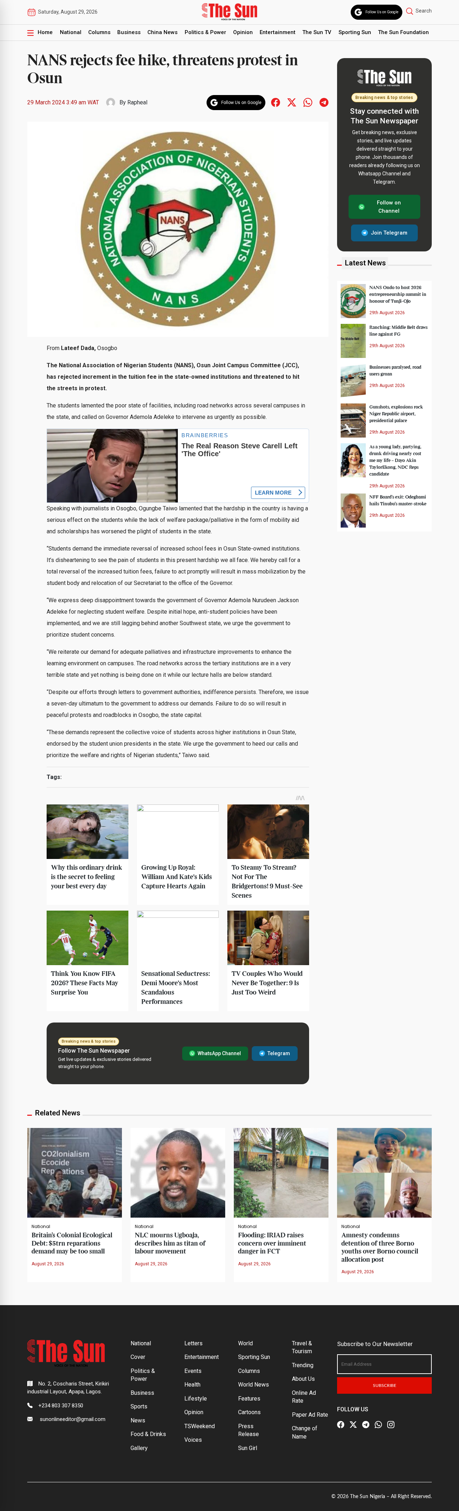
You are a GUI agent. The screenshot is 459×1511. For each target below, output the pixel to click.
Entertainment (277, 32)
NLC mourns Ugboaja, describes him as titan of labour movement (170, 1243)
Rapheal (137, 102)
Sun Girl (247, 1448)
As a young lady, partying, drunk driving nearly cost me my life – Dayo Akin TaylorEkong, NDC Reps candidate (395, 460)
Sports (139, 1406)
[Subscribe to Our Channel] (365, 1425)
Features (249, 1398)
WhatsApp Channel (219, 1053)
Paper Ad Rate (310, 1414)
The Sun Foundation (403, 32)
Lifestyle (195, 1398)
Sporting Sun (355, 32)
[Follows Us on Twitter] (291, 102)
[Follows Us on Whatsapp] (307, 102)
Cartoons (249, 1412)
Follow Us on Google (381, 12)
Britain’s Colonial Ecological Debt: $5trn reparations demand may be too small (72, 1243)
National (70, 32)
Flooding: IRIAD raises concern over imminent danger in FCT (272, 1243)
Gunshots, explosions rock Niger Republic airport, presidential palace (396, 413)
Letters (193, 1343)
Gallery (139, 1448)
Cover (138, 1357)
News (138, 1420)
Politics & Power (205, 32)
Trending (302, 1365)
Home (45, 32)
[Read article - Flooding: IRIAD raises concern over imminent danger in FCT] (281, 1172)
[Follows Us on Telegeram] (324, 102)
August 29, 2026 (48, 1263)
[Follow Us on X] (353, 1425)
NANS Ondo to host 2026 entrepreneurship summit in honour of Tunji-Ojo (397, 294)
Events (193, 1371)
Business (129, 32)
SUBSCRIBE (384, 1385)
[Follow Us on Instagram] (390, 1425)
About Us (303, 1378)
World (245, 1343)
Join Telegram (389, 233)
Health (192, 1384)
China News (162, 32)
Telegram (279, 1053)
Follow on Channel (389, 206)
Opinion (243, 32)
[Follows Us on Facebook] (275, 102)
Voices (193, 1439)
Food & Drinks (148, 1434)
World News (253, 1384)
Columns (99, 32)
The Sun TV (316, 32)
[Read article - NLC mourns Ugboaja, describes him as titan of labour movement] (178, 1172)
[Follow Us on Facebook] (340, 1425)
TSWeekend (199, 1426)
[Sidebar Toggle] (30, 32)
